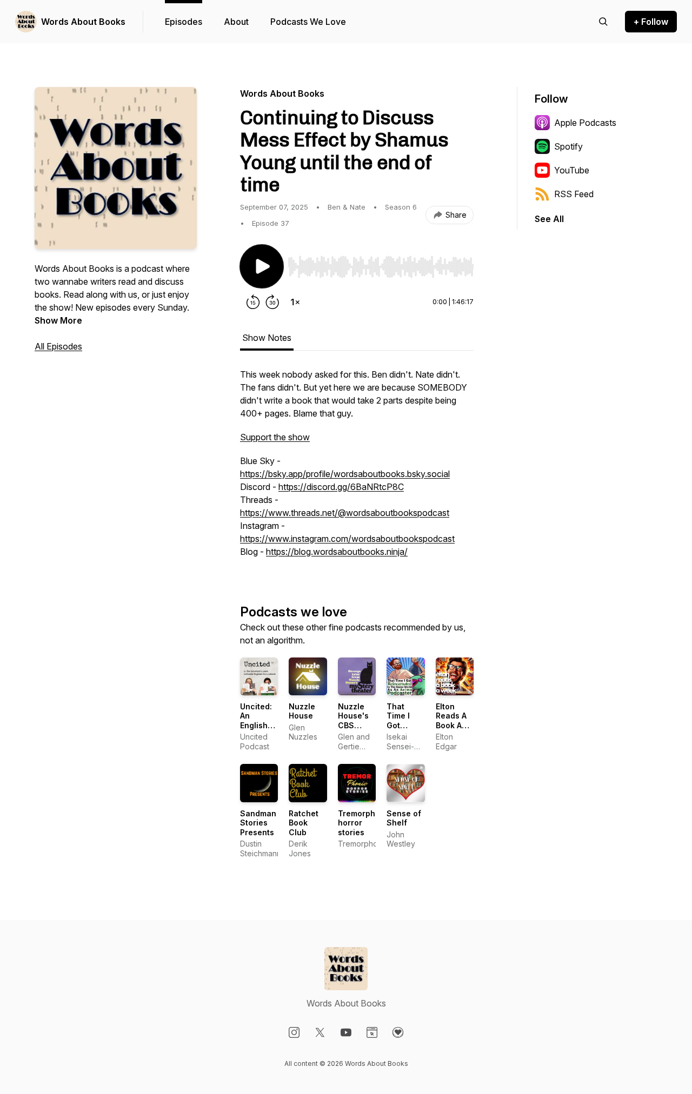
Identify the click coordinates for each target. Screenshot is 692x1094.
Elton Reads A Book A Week (451, 721)
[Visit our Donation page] (397, 1032)
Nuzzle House (302, 711)
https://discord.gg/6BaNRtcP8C (341, 486)
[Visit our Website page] (372, 1032)
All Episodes (58, 346)
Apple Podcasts (585, 122)
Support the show (275, 437)
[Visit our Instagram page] (294, 1032)
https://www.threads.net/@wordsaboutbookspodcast (344, 512)
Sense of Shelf (404, 818)
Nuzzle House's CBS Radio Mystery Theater (353, 730)
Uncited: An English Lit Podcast (256, 725)
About (236, 21)
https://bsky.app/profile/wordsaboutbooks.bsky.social (345, 473)
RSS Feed (574, 194)
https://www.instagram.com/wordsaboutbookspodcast (347, 538)
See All (549, 218)
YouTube (571, 170)
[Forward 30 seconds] (272, 302)
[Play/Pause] (261, 266)
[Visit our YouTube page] (346, 1032)
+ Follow (651, 21)
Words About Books (83, 21)
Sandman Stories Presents (258, 823)
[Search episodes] (603, 21)
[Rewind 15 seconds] (253, 302)
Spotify (568, 146)
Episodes (183, 21)
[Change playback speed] (295, 302)
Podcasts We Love (308, 21)
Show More (58, 320)
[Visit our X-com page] (320, 1032)
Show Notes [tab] (266, 337)
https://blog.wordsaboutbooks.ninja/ (337, 551)
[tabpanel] (357, 468)
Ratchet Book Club (303, 823)
